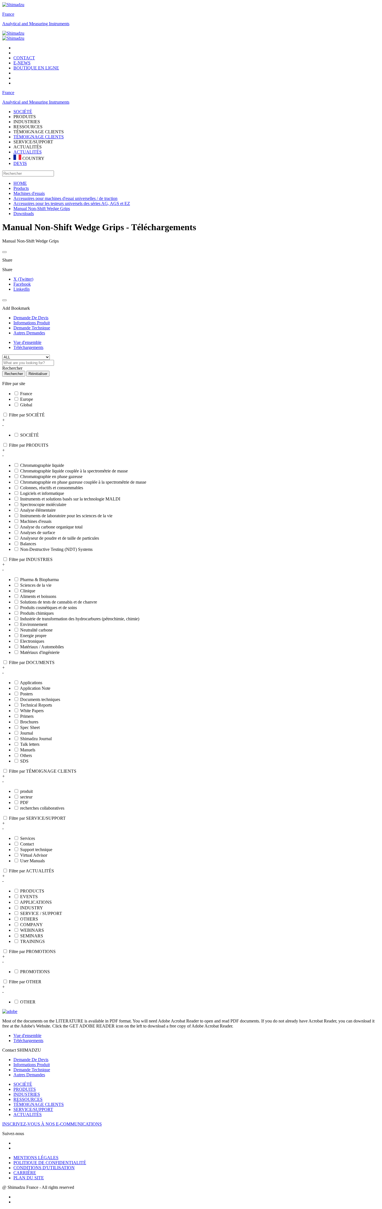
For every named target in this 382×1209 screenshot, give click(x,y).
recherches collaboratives (42, 808)
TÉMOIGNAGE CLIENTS (38, 136)
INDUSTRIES (26, 1094)
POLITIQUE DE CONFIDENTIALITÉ (49, 1162)
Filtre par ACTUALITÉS (31, 870)
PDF (24, 802)
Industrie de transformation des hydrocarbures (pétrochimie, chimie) (79, 618)
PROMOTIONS (35, 971)
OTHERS (29, 919)
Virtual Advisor (33, 855)
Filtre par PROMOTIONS (32, 951)
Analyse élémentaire (38, 510)
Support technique (36, 849)
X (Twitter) (23, 279)
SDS (24, 761)
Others (26, 755)
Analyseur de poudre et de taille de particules (59, 538)
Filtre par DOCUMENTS (32, 662)
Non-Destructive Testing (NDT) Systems (56, 549)
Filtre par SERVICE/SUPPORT (37, 818)
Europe (26, 399)
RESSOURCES (28, 1099)
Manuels (27, 749)
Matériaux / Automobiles (42, 646)
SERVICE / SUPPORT (41, 913)
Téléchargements (28, 347)
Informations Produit (31, 1064)
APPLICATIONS (36, 902)
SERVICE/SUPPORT (33, 1109)
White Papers (32, 710)
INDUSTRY (31, 907)
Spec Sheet (30, 727)
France (8, 14)
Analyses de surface (37, 532)
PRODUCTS (32, 891)
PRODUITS (24, 1089)
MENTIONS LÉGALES (35, 1157)
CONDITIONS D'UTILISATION (44, 1167)
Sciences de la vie (35, 585)
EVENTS (29, 896)
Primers (27, 716)
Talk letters (29, 744)
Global (26, 404)
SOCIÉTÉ (29, 435)
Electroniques (32, 641)
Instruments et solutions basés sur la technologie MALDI (70, 499)
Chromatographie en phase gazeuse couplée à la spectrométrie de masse (83, 482)
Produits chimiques (37, 613)
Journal (26, 733)
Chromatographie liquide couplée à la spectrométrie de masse (74, 471)
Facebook (22, 284)
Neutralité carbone (36, 630)
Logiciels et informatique (42, 493)
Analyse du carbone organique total (51, 527)
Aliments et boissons (38, 596)
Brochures (29, 721)
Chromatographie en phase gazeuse (51, 476)
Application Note (35, 688)
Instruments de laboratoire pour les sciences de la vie (66, 515)
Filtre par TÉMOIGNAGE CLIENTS (42, 771)
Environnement (33, 624)
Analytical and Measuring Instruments (35, 23)
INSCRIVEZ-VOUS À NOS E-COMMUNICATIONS (52, 1124)
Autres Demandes (29, 1074)
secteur (26, 797)
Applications (31, 682)
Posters (26, 693)
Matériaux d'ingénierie (40, 652)
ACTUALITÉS (27, 152)
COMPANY (31, 924)
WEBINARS (32, 930)
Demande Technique (31, 1069)
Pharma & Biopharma (39, 579)
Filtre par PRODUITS (28, 445)
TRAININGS (32, 941)
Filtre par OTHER (25, 981)
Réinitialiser (38, 374)
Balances (28, 543)
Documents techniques (40, 699)
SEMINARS (31, 935)
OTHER (28, 1002)
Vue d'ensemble (27, 342)
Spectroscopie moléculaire (43, 504)
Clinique (27, 590)
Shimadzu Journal (36, 738)
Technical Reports (36, 705)
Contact (27, 844)
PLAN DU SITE (28, 1177)
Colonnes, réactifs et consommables (51, 487)
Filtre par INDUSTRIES (31, 559)
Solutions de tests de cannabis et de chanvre (58, 602)
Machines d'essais (35, 521)
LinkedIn (21, 289)
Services (27, 838)
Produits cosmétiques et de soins (48, 607)
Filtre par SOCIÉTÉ (27, 415)
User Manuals (32, 860)
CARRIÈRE (24, 1172)
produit (26, 791)
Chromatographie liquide (42, 465)
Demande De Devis (30, 1059)
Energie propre (33, 635)
